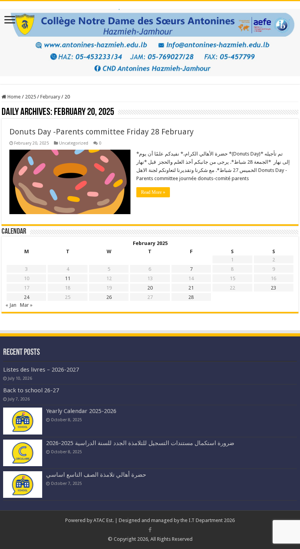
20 (150, 288)
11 (67, 278)
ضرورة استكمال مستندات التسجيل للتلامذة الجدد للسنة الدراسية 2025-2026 (140, 443)
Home (13, 97)
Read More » (153, 192)
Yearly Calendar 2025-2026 (81, 411)
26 (109, 297)
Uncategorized (73, 143)
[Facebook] (150, 530)
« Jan (10, 305)
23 (273, 288)
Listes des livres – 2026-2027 (41, 369)
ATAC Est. (103, 520)
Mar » (26, 305)
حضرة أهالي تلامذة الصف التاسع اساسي (96, 474)
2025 (30, 97)
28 (191, 297)
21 (191, 288)
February (50, 97)
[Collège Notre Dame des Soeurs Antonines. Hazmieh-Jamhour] (150, 41)
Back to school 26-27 (31, 390)
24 (26, 297)
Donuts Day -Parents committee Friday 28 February (101, 131)
